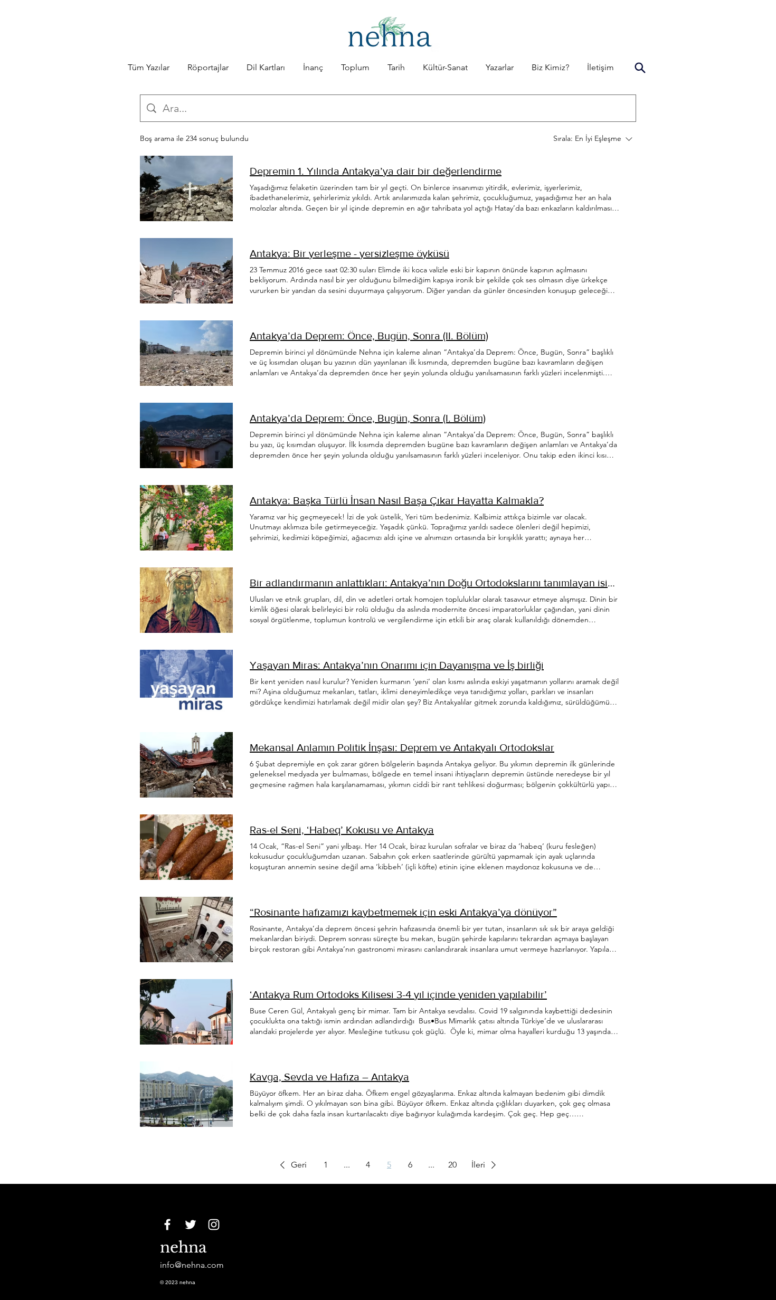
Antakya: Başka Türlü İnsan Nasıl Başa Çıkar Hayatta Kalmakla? (397, 500)
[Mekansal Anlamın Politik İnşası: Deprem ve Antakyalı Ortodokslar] (186, 765)
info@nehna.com (192, 1265)
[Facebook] (167, 1224)
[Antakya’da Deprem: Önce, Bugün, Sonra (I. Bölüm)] (186, 435)
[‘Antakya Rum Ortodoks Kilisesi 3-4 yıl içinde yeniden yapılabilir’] (186, 1012)
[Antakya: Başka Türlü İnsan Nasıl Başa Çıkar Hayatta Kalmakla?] (186, 518)
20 (452, 1165)
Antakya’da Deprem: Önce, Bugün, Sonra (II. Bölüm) (369, 335)
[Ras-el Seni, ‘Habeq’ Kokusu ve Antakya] (186, 847)
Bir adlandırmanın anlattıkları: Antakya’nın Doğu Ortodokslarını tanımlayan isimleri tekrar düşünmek (434, 583)
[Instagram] (213, 1224)
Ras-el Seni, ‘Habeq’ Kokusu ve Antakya (342, 830)
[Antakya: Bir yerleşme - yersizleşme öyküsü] (186, 270)
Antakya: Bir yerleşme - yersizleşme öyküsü (349, 253)
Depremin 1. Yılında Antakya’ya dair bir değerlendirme (375, 171)
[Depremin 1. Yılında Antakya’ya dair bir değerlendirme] (186, 188)
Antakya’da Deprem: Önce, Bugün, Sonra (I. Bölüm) (368, 418)
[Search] (640, 67)
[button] (291, 1164)
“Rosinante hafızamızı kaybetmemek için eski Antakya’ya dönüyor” (403, 912)
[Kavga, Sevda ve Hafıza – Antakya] (186, 1094)
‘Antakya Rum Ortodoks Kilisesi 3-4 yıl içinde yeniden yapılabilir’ (398, 994)
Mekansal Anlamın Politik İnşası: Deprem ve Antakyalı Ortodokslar (402, 747)
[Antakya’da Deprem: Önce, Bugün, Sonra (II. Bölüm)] (186, 353)
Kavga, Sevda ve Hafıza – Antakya (329, 1077)
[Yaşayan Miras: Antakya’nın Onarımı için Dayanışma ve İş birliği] (186, 682)
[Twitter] (190, 1224)
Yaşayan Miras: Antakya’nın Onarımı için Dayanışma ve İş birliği (397, 665)
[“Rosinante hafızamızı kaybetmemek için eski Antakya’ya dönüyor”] (186, 929)
